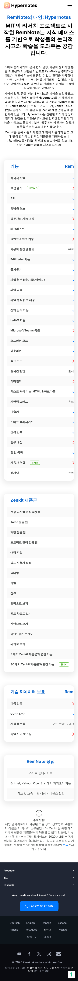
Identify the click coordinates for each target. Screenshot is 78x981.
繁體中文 (32, 936)
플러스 (34, 462)
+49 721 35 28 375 (41, 906)
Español (62, 922)
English (30, 922)
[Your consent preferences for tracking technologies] (71, 974)
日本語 (47, 936)
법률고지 (32, 968)
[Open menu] (70, 5)
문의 (65, 845)
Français (46, 922)
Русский (63, 929)
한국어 (47, 929)
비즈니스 (33, 188)
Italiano (14, 929)
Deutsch (15, 922)
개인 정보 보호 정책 (49, 968)
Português (31, 929)
